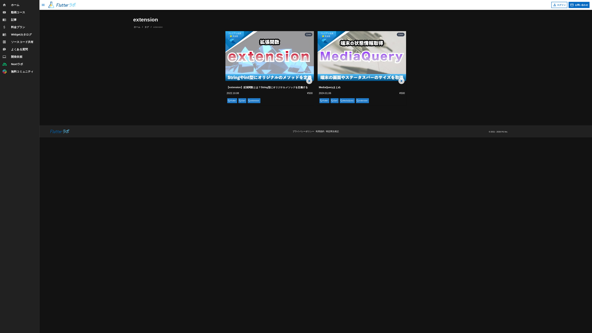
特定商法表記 (332, 131)
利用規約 (320, 131)
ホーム (137, 27)
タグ (147, 27)
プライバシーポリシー (304, 131)
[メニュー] (43, 5)
